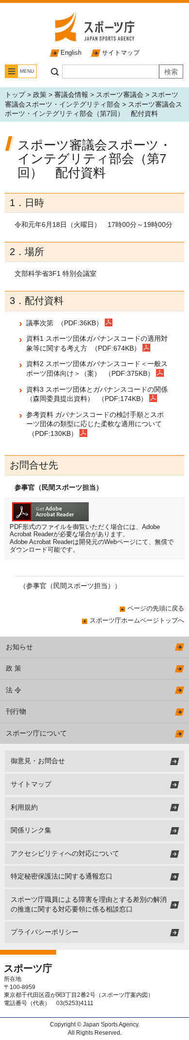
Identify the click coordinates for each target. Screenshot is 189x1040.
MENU (27, 71)
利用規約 (24, 807)
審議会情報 (71, 94)
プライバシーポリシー (45, 932)
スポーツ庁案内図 (124, 995)
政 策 (13, 668)
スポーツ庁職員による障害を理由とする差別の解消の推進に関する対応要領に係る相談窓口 (89, 904)
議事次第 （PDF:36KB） (65, 323)
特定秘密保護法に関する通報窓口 (61, 876)
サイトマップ (121, 52)
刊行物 (16, 711)
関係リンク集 (31, 830)
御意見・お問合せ (38, 761)
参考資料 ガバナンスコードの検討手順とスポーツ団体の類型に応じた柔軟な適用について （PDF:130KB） (95, 424)
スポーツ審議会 (119, 94)
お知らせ (19, 647)
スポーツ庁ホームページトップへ (137, 620)
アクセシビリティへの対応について (65, 853)
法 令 (13, 690)
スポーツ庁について (36, 733)
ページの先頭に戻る (155, 608)
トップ (15, 94)
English (71, 52)
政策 (40, 94)
